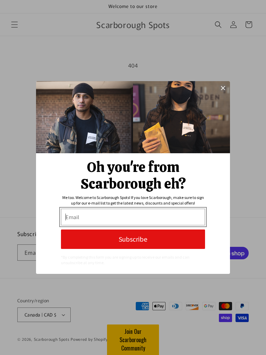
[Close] (223, 88)
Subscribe (133, 239)
